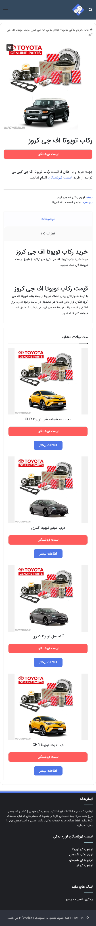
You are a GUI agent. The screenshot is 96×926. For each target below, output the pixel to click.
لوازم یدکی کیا (84, 865)
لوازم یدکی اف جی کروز (45, 30)
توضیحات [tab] (48, 219)
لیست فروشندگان (60, 177)
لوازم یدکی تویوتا (71, 30)
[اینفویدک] (78, 9)
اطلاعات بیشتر (48, 445)
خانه (86, 30)
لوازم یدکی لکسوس (81, 854)
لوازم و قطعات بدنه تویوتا (66, 202)
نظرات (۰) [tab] (48, 233)
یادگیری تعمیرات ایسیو (79, 899)
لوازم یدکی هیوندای (81, 860)
